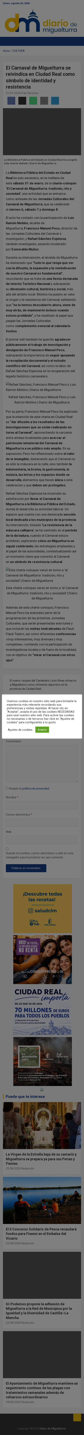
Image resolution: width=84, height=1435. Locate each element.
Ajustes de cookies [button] (20, 730)
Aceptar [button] (42, 729)
